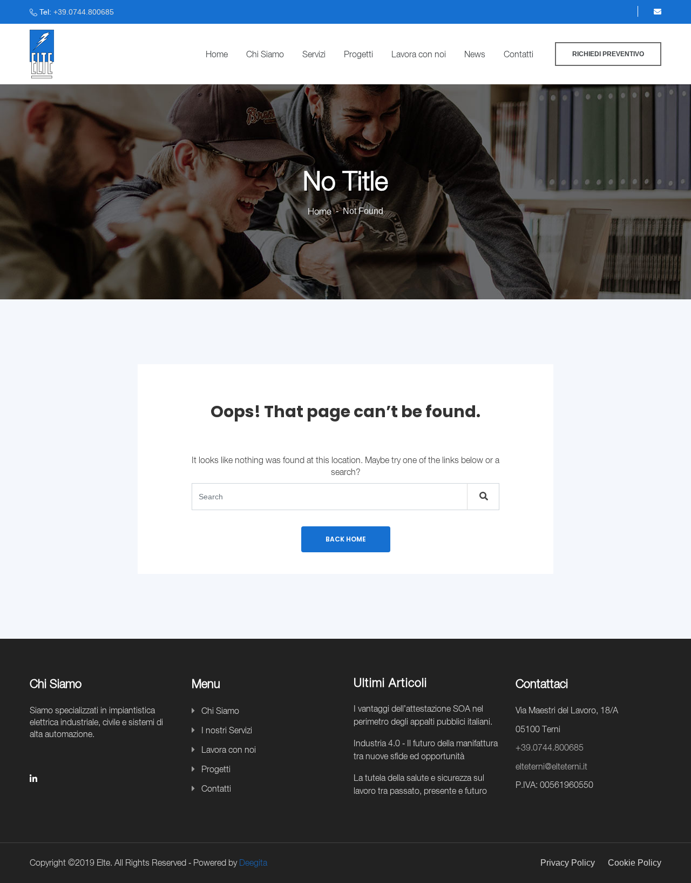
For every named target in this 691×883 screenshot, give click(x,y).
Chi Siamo (265, 54)
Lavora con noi (418, 54)
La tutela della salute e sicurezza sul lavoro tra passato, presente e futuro (420, 784)
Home (217, 54)
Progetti (358, 54)
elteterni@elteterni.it (551, 766)
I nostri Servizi (226, 730)
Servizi (314, 54)
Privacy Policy (567, 862)
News (474, 54)
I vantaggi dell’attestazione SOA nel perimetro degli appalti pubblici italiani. (423, 715)
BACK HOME (346, 539)
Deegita (253, 862)
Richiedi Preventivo (608, 54)
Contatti (518, 54)
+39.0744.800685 (83, 12)
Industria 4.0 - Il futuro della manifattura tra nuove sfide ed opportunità (426, 749)
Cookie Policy (634, 862)
